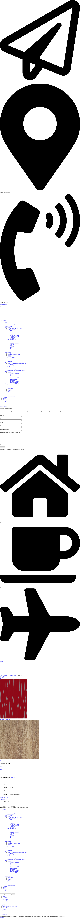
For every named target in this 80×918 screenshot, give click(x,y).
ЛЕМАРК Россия (11, 329)
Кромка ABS (7, 387)
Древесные (10, 390)
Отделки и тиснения (14, 336)
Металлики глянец (11, 392)
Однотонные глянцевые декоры (14, 393)
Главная (2, 675)
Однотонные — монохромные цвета (15, 386)
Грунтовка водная (14, 374)
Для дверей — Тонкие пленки (14, 354)
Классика (10, 355)
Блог (6, 400)
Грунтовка (10, 372)
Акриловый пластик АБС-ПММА (12, 383)
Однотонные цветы (12, 395)
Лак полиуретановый (14, 381)
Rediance (12, 330)
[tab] (6, 771)
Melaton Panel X (8, 326)
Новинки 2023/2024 (12, 357)
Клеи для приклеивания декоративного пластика (18, 363)
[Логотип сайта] (5, 318)
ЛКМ (6, 371)
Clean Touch (12, 344)
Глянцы (9, 353)
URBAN (12, 346)
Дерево (11, 331)
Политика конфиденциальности (7, 805)
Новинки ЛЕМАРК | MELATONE (15, 328)
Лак (8, 378)
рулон (11, 790)
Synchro (11, 345)
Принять (2, 917)
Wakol (11, 364)
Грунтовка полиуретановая (16, 375)
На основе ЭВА (13, 367)
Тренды (9, 358)
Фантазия (12, 338)
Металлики (12, 334)
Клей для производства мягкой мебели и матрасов (18, 369)
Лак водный (12, 380)
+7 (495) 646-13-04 (4, 797)
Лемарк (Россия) (11, 325)
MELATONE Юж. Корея (13, 339)
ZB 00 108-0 (2, 677)
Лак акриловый (13, 379)
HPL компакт (8, 322)
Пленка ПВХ (8, 352)
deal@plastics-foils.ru (4, 799)
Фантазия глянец (11, 396)
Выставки (7, 401)
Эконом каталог (11, 360)
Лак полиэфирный (14, 382)
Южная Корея (13, 777)
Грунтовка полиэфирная (15, 376)
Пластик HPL (8, 327)
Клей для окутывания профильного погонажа (17, 366)
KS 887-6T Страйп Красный (6, 719)
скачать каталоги (3, 304)
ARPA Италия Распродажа (13, 351)
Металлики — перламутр (13, 384)
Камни (11, 333)
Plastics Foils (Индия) (12, 324)
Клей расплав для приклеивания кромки (16, 370)
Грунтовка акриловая (14, 373)
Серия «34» (12, 337)
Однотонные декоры (14, 335)
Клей (6, 362)
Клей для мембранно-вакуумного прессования (17, 365)
